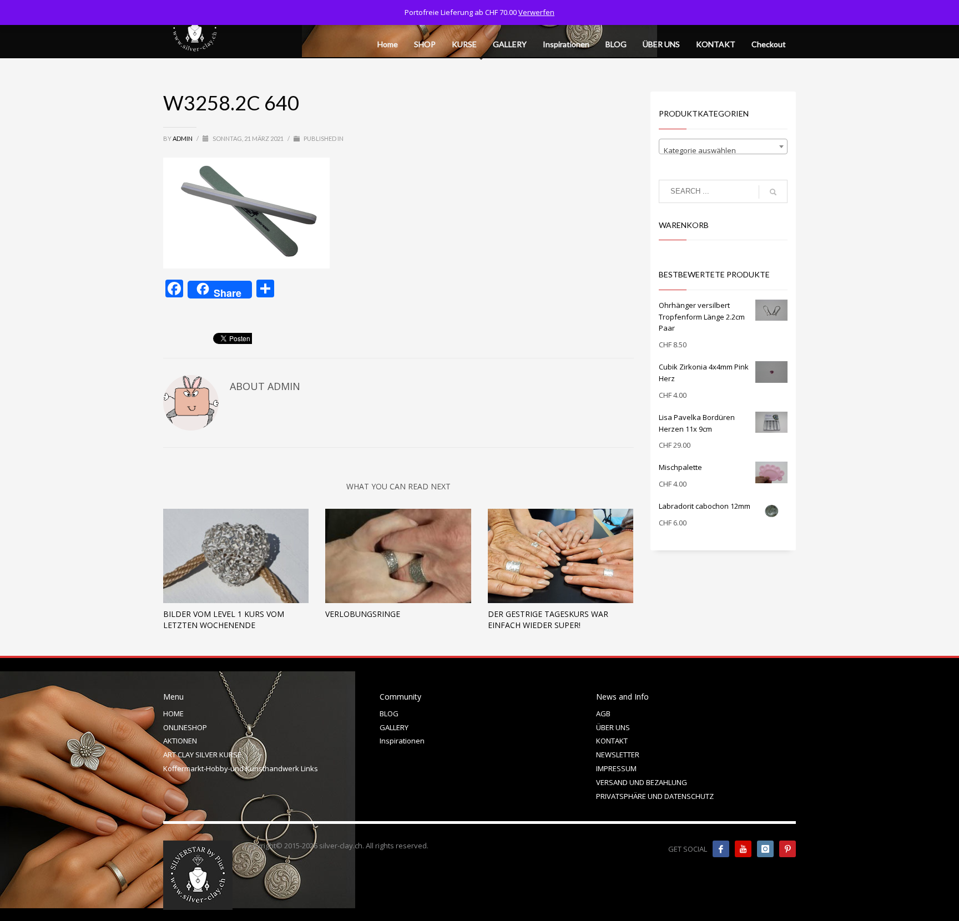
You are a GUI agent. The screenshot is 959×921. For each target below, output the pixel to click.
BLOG (389, 713)
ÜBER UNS (613, 727)
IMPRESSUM (616, 768)
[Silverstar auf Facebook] (721, 849)
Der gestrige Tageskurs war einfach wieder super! (548, 619)
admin (183, 138)
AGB (603, 713)
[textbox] (723, 150)
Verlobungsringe (362, 614)
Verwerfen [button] (536, 12)
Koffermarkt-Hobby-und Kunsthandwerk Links (240, 768)
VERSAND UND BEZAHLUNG (641, 782)
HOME (173, 713)
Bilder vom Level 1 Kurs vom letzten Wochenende (223, 619)
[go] (773, 192)
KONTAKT (612, 741)
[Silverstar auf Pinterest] (787, 849)
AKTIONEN (180, 741)
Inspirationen (402, 741)
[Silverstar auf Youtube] (743, 849)
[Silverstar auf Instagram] (765, 849)
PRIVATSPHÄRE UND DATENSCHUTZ (655, 796)
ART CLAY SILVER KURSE (202, 755)
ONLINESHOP (185, 727)
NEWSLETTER (617, 755)
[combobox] (723, 146)
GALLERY (394, 727)
